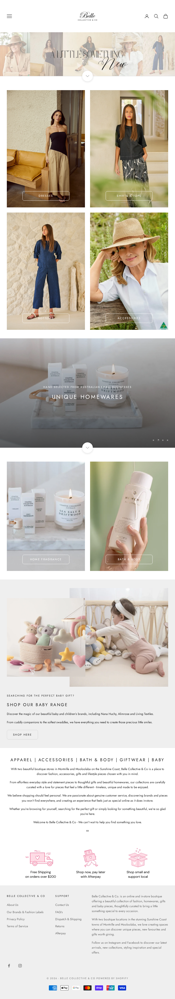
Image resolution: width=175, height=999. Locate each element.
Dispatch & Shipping (68, 919)
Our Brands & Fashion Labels (25, 912)
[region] (87, 393)
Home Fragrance (46, 559)
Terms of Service (17, 926)
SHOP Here (22, 735)
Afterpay (60, 933)
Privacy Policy (16, 919)
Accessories (129, 318)
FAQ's (59, 912)
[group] (87, 54)
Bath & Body (129, 559)
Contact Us (62, 905)
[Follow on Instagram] (20, 966)
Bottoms (46, 318)
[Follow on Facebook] (9, 966)
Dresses (46, 196)
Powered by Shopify (112, 978)
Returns (59, 926)
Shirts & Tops (129, 196)
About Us (12, 905)
